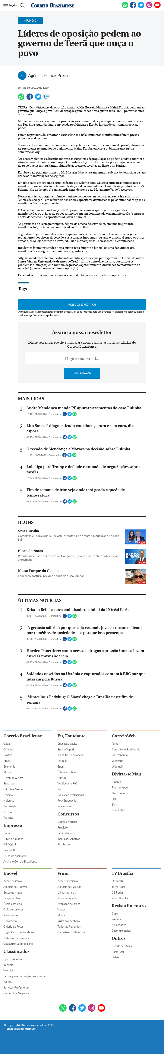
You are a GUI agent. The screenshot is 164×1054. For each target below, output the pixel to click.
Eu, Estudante (71, 736)
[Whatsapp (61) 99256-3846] (125, 7)
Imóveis (8, 965)
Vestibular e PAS (67, 783)
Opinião (8, 795)
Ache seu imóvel (13, 881)
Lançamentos (11, 898)
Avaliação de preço (68, 904)
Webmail (117, 766)
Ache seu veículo (67, 881)
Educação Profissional (70, 795)
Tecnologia (9, 806)
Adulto (7, 982)
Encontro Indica (121, 930)
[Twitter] (38, 98)
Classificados (16, 951)
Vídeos (61, 909)
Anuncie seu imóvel (15, 886)
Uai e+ (116, 957)
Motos (61, 915)
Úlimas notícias (12, 904)
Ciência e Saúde (13, 789)
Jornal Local (119, 886)
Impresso (12, 825)
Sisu (59, 789)
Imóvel (10, 873)
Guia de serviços (13, 909)
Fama (115, 743)
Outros (119, 938)
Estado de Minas (122, 946)
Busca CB (9, 850)
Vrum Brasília (120, 898)
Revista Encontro (129, 905)
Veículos (8, 970)
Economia (9, 766)
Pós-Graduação (66, 800)
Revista (116, 919)
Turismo (8, 812)
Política (7, 755)
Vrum (63, 873)
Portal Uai (118, 951)
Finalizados (64, 844)
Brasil (6, 760)
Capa (6, 743)
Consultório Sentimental (126, 749)
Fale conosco (65, 806)
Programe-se (120, 787)
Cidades (8, 749)
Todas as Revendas (69, 926)
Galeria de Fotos (13, 926)
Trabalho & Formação (70, 755)
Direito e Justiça (13, 839)
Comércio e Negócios (16, 993)
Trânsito (8, 817)
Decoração (10, 921)
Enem (60, 766)
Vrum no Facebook (68, 921)
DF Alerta (118, 881)
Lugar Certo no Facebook (18, 932)
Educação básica (67, 743)
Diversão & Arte (13, 778)
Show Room (10, 915)
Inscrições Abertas (68, 839)
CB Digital (9, 844)
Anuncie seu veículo (69, 886)
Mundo (7, 772)
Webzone (117, 760)
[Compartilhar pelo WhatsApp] (74, 415)
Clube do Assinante (15, 856)
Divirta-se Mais (127, 774)
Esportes (8, 783)
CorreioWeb (124, 736)
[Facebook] (133, 7)
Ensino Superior (66, 749)
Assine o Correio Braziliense (20, 861)
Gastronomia (120, 755)
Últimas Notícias (67, 772)
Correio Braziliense (22, 736)
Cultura (62, 778)
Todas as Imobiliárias (16, 938)
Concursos (68, 814)
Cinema (116, 782)
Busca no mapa (12, 892)
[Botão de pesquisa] (22, 5)
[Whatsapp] (21, 98)
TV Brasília (122, 873)
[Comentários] (47, 98)
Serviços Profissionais (16, 987)
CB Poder (117, 892)
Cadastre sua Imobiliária (18, 943)
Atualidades (119, 925)
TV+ (114, 804)
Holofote (8, 800)
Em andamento (66, 833)
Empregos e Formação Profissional (24, 976)
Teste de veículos (67, 898)
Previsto (62, 827)
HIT (114, 799)
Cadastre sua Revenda (71, 932)
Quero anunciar (12, 959)
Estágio (62, 760)
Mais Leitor (119, 810)
